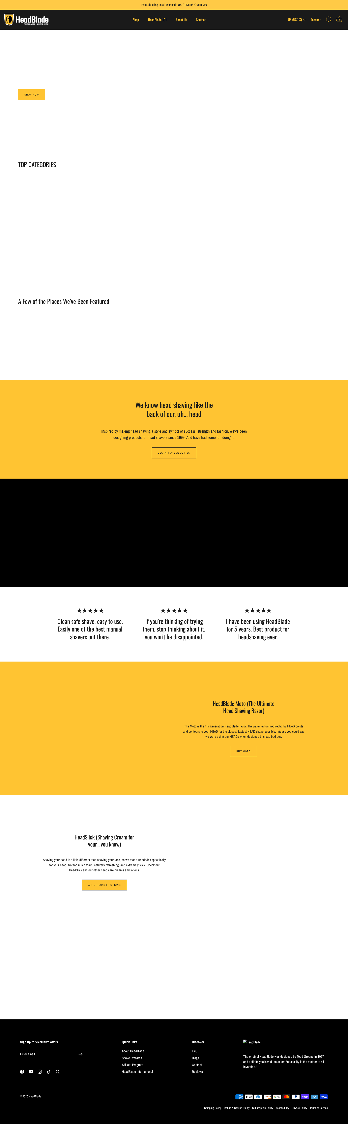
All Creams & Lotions (104, 885)
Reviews (197, 1071)
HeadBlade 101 (157, 19)
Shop (136, 19)
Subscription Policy (262, 1108)
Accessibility (282, 1108)
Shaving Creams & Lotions (213, 255)
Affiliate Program (132, 1064)
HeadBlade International (137, 1071)
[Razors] (55, 213)
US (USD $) (295, 19)
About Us (181, 19)
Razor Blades (134, 255)
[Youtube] (31, 1071)
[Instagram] (40, 1071)
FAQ (195, 1051)
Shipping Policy (212, 1108)
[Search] (328, 19)
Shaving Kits (292, 255)
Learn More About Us (174, 452)
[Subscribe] (211, 985)
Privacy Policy (299, 1108)
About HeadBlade (133, 1051)
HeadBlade (35, 1096)
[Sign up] (81, 1054)
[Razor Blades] (134, 213)
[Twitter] (58, 1071)
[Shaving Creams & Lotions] (213, 213)
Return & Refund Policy (237, 1108)
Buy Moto (243, 751)
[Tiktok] (49, 1071)
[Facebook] (22, 1071)
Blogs (195, 1057)
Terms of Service (319, 1108)
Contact (201, 19)
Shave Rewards (132, 1057)
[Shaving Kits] (292, 213)
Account (316, 19)
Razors (55, 255)
